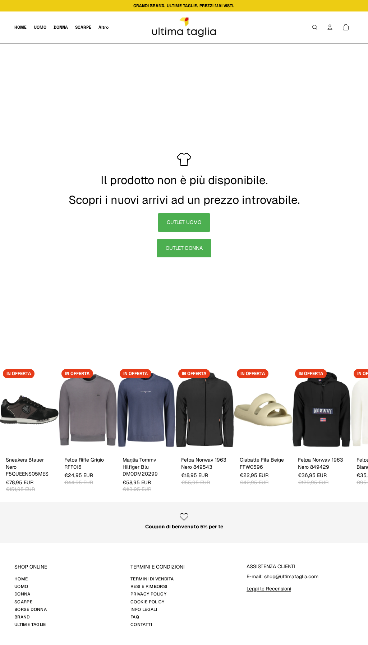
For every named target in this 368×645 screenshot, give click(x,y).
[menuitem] (103, 27)
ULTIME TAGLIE (30, 624)
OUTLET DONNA (184, 248)
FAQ (134, 617)
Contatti (141, 624)
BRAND (22, 617)
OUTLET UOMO (184, 222)
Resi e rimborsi (148, 586)
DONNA (22, 594)
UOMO (21, 586)
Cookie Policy (147, 602)
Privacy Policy (148, 594)
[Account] (330, 27)
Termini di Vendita (152, 579)
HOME (21, 579)
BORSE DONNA (30, 609)
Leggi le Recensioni (269, 588)
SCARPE (23, 602)
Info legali (143, 609)
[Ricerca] (315, 27)
